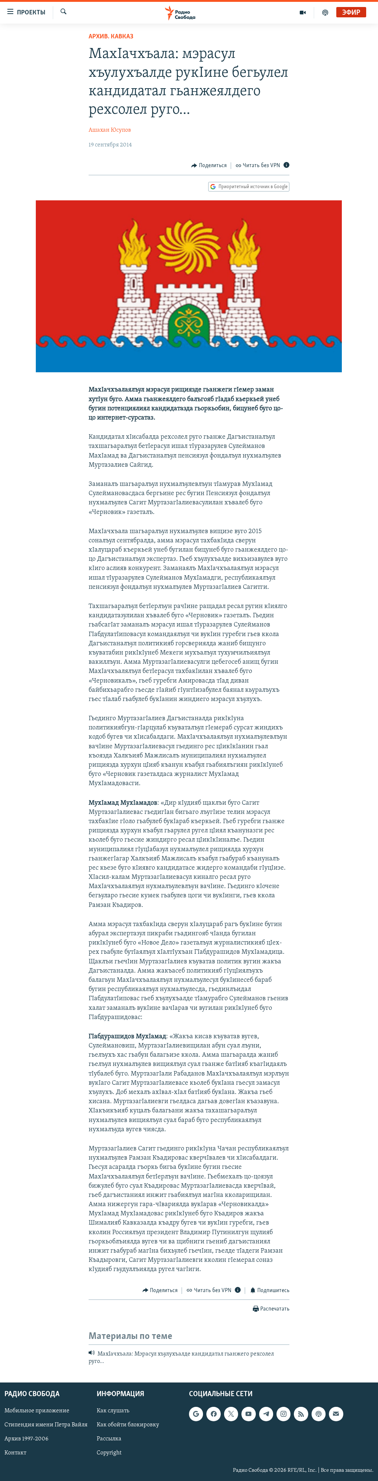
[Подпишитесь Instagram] (283, 1414)
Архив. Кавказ (111, 37)
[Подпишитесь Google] (196, 1414)
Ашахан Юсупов (110, 130)
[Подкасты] (319, 1414)
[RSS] (301, 1414)
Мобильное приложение (36, 1411)
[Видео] (303, 12)
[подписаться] (336, 1414)
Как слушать (113, 1411)
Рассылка (109, 1439)
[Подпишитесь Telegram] (266, 1414)
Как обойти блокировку (128, 1425)
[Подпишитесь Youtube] (248, 1414)
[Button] (209, 165)
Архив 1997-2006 (26, 1439)
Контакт (15, 1453)
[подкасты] (325, 12)
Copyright (109, 1453)
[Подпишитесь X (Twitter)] (231, 1414)
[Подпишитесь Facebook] (213, 1414)
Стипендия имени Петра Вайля (45, 1425)
